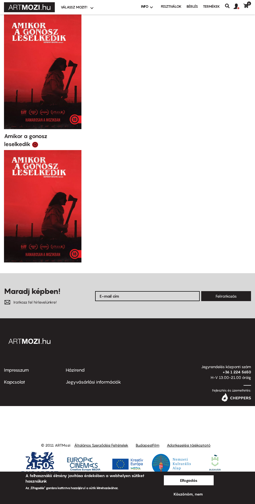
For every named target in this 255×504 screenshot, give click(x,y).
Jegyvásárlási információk (93, 382)
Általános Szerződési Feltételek (101, 445)
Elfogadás (188, 480)
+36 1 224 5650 (237, 372)
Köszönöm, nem (188, 494)
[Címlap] (29, 7)
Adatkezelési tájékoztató (188, 445)
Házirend (75, 370)
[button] (239, 6)
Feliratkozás (226, 296)
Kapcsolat (14, 382)
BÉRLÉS (192, 6)
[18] (35, 144)
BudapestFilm (147, 445)
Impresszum (16, 370)
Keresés (229, 5)
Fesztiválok (171, 6)
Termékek (211, 6)
